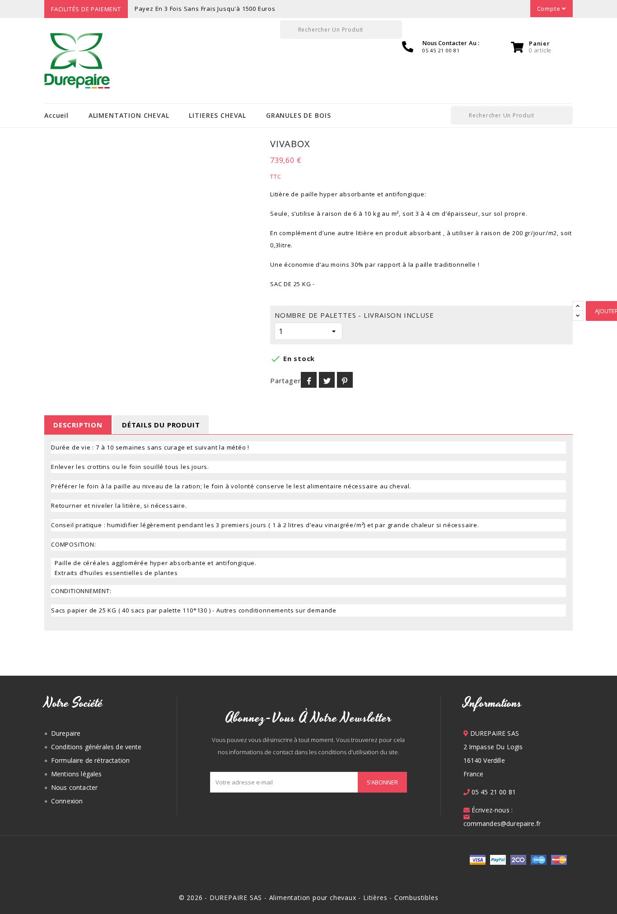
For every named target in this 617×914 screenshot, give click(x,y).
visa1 (559, 860)
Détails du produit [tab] (161, 424)
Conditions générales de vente (96, 746)
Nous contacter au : (450, 43)
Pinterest (344, 379)
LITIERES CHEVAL (217, 115)
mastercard (539, 860)
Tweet (326, 379)
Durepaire (65, 733)
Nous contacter (74, 787)
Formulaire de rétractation (90, 760)
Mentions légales (76, 774)
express (518, 860)
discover (498, 860)
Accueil (56, 115)
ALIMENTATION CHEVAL (129, 115)
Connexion (67, 801)
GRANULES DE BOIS (298, 115)
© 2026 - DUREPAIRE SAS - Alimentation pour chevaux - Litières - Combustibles (309, 897)
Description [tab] (78, 424)
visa (478, 860)
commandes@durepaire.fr (502, 823)
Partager (308, 379)
